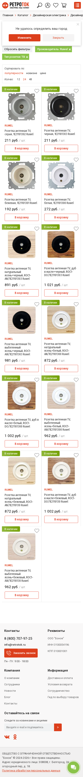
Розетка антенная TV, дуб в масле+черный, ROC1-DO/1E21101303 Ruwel (60, 272)
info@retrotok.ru (15, 644)
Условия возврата (60, 684)
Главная (8, 15)
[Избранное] (55, 5)
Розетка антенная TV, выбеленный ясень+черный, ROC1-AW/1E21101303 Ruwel (18, 349)
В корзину (22, 148)
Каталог (23, 15)
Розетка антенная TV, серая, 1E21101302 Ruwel (19, 132)
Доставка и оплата (60, 678)
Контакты (10, 703)
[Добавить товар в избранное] (36, 91)
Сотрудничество (59, 690)
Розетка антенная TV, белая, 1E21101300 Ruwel (59, 201)
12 (18, 79)
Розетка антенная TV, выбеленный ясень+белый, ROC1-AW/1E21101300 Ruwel (57, 424)
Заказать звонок (24, 653)
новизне (31, 73)
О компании (11, 678)
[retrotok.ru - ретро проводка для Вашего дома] (15, 5)
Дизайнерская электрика (49, 15)
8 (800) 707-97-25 (18, 638)
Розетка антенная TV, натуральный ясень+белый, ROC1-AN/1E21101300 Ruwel (57, 349)
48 (30, 79)
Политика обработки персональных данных (31, 770)
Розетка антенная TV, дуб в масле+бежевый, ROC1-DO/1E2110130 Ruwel (60, 498)
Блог (7, 697)
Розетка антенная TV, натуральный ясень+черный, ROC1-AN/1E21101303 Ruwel (18, 274)
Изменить (24, 37)
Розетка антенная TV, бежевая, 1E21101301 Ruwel (21, 201)
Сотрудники (12, 684)
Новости (10, 690)
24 (24, 79)
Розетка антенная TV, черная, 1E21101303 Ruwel (59, 132)
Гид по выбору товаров (63, 697)
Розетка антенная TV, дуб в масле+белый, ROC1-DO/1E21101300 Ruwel (22, 423)
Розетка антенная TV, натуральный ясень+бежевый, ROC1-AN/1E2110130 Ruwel (19, 500)
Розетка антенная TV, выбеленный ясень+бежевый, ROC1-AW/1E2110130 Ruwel (19, 576)
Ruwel (9, 125)
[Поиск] (39, 5)
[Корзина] (63, 5)
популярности (14, 73)
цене (43, 73)
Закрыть (58, 37)
